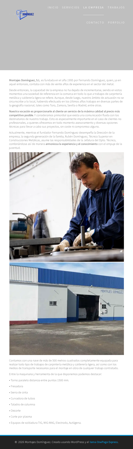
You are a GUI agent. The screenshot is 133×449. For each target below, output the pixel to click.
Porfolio (116, 22)
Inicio (53, 7)
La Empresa (93, 7)
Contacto (95, 22)
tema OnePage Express (104, 442)
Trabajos (116, 7)
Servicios (70, 7)
